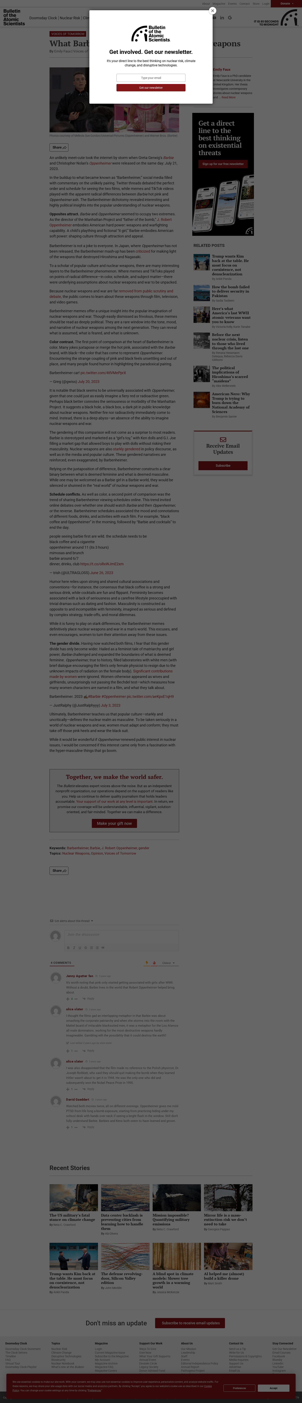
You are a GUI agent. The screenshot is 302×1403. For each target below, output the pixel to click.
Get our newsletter (151, 87)
